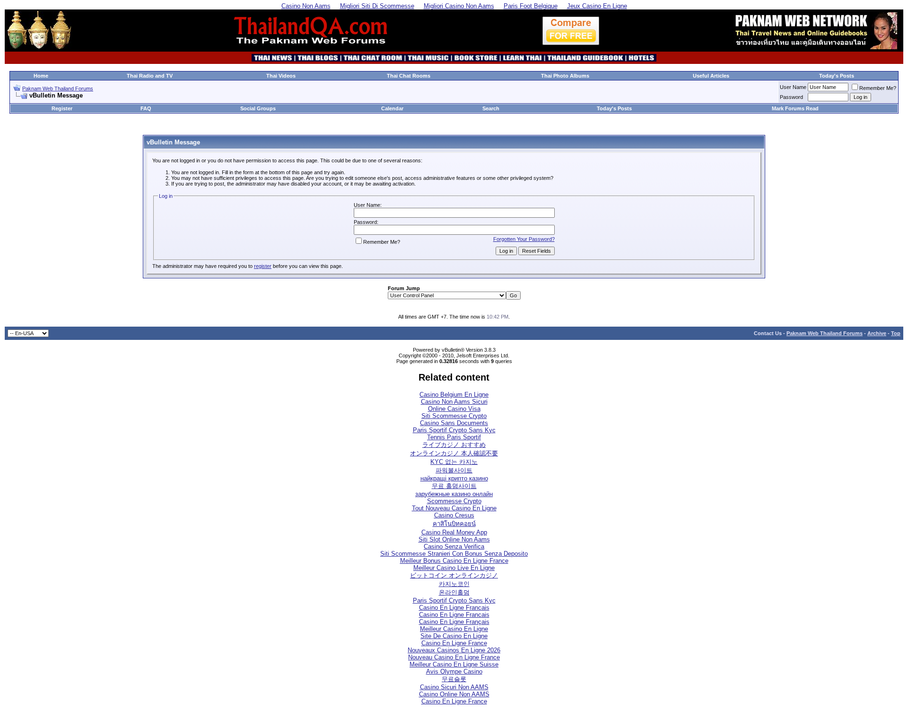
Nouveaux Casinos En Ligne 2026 (454, 650)
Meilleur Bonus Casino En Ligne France (454, 560)
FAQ (145, 108)
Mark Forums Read (795, 108)
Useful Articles (711, 76)
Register (62, 108)
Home (41, 76)
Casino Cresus (454, 515)
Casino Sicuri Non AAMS (454, 687)
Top (895, 333)
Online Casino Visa (454, 408)
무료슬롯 (454, 679)
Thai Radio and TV (150, 76)
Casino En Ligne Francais (454, 607)
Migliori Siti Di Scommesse (377, 5)
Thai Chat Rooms (408, 76)
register (262, 266)
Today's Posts (836, 76)
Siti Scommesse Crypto (454, 415)
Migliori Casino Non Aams (459, 5)
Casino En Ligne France (454, 643)
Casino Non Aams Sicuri (454, 401)
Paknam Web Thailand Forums (57, 88)
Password (791, 97)
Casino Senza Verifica (454, 546)
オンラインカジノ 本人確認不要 (454, 453)
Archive (876, 333)
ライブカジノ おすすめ (454, 444)
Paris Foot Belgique (531, 5)
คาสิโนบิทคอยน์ (454, 523)
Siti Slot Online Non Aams (454, 539)
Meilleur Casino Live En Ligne (454, 567)
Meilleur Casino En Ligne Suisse (454, 664)
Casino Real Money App (454, 532)
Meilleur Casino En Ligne (454, 628)
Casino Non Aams (306, 5)
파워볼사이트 (454, 470)
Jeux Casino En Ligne (597, 5)
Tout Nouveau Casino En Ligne (454, 508)
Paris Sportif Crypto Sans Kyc (454, 430)
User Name (793, 87)
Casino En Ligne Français (454, 621)
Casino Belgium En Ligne (454, 394)
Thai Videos (281, 76)
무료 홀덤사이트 (454, 485)
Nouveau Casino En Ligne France (454, 657)
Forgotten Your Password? (524, 239)
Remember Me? (877, 88)
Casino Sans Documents (454, 423)
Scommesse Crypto (454, 501)
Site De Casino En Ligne (454, 636)
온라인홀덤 (454, 592)
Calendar (392, 108)
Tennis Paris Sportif (454, 437)
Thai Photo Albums (565, 76)
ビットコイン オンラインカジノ (454, 575)
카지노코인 (454, 583)
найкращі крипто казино (454, 478)
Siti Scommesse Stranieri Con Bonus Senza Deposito (454, 553)
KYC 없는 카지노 (454, 461)
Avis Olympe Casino (454, 671)
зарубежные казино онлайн (454, 494)
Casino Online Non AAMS (454, 694)
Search (490, 108)
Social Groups (258, 108)
